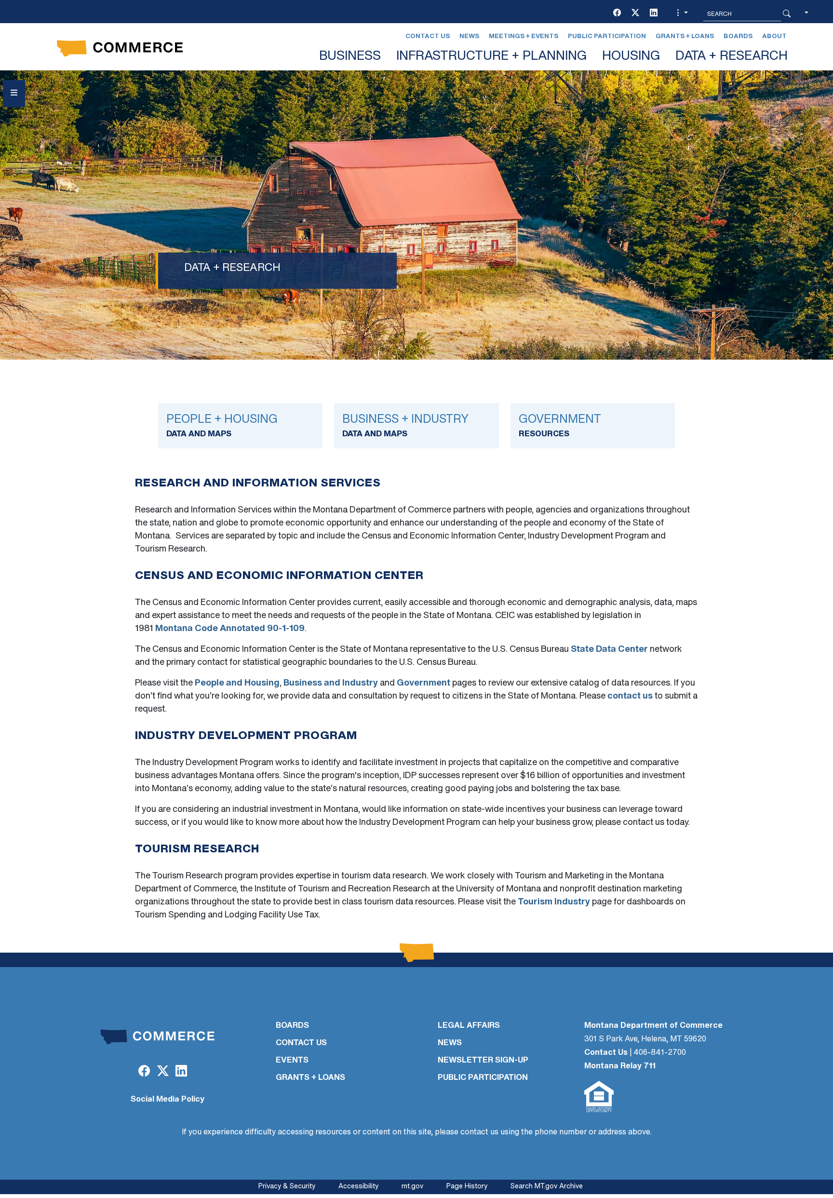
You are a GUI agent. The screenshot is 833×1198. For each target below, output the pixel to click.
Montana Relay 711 (620, 1066)
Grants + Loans (685, 36)
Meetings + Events (523, 36)
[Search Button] (786, 13)
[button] (681, 13)
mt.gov (412, 1186)
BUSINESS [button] (350, 56)
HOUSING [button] (631, 56)
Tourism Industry (554, 902)
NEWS (450, 1043)
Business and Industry (330, 683)
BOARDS (292, 1026)
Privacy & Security (286, 1186)
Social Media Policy (167, 1100)
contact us (630, 696)
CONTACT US (301, 1043)
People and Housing (237, 683)
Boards (738, 36)
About (774, 36)
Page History (466, 1186)
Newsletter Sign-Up (483, 1060)
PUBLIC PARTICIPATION (483, 1078)
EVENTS (292, 1060)
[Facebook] (617, 13)
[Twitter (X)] (635, 13)
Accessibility (358, 1186)
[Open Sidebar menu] (14, 94)
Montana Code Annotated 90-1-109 (230, 629)
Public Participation (607, 36)
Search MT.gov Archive (547, 1186)
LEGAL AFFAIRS (469, 1026)
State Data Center (609, 650)
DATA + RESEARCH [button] (731, 56)
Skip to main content (42, 10)
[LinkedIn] (653, 13)
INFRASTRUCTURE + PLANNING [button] (491, 56)
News (469, 36)
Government (423, 683)
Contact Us (427, 36)
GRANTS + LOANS (310, 1078)
